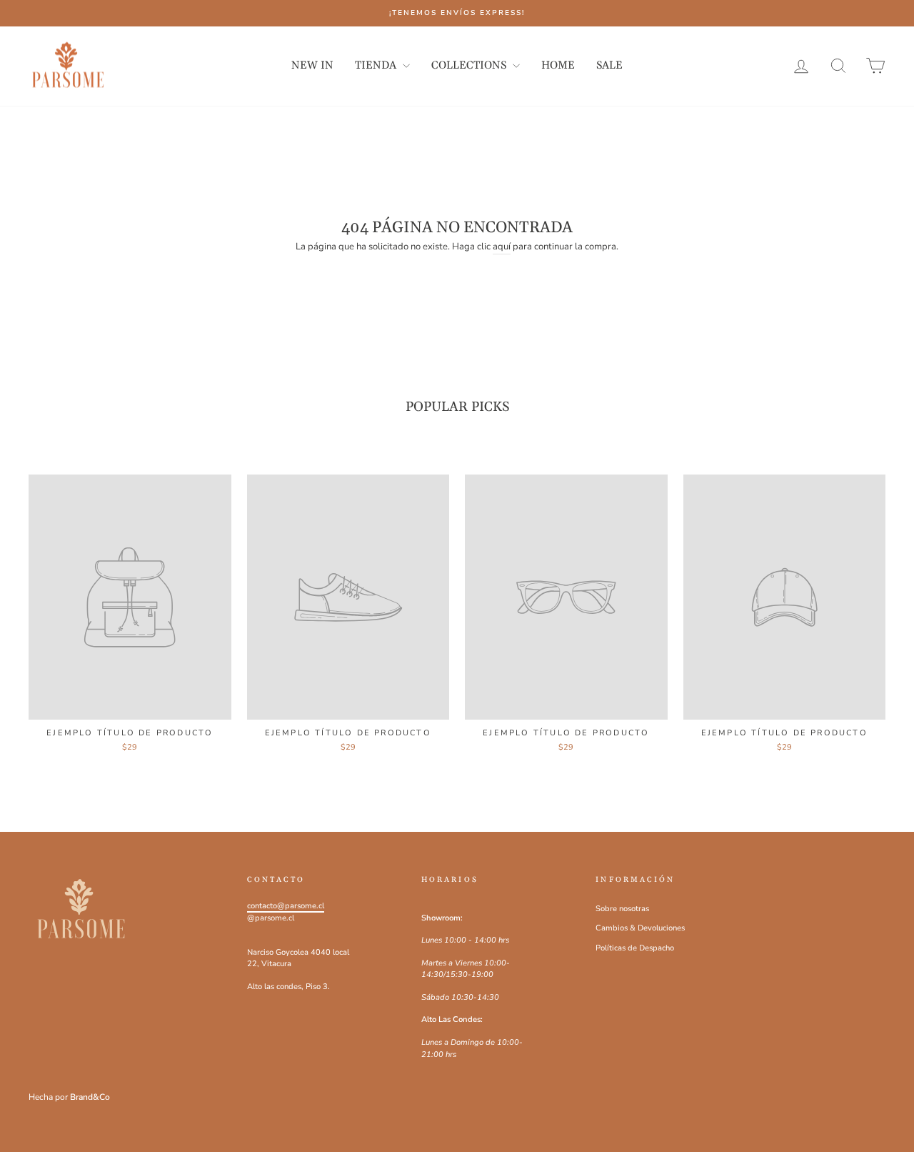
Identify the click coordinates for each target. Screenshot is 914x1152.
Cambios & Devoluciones (640, 928)
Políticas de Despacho (635, 948)
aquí (502, 246)
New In (312, 65)
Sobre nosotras (622, 908)
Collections (470, 65)
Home (558, 65)
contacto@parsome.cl (285, 905)
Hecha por (69, 1097)
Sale (609, 65)
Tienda (377, 65)
